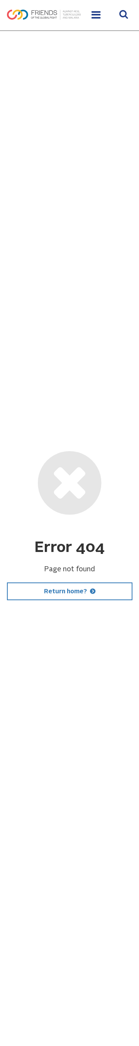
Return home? (65, 592)
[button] (123, 15)
